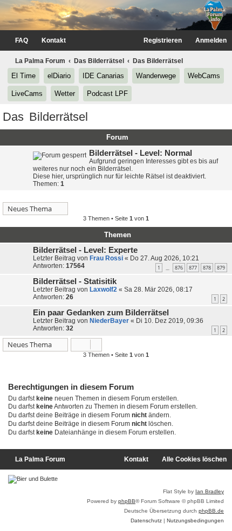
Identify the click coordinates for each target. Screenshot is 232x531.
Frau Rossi (106, 258)
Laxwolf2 (103, 289)
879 (221, 267)
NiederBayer (109, 321)
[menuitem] (16, 40)
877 (193, 267)
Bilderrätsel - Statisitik (75, 281)
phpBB (126, 501)
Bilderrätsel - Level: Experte (85, 250)
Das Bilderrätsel (45, 116)
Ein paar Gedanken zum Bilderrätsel (101, 312)
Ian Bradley (209, 491)
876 (179, 267)
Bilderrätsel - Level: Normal (140, 153)
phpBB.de (211, 511)
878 (207, 267)
